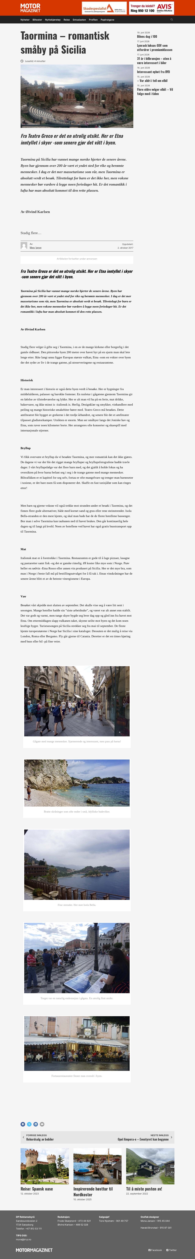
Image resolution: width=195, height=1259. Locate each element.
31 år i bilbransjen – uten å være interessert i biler (154, 60)
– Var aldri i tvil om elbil (152, 80)
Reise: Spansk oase (37, 1189)
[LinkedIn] (35, 1124)
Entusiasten (79, 19)
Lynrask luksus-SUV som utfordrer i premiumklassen (154, 47)
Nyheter (25, 19)
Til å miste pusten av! (144, 1189)
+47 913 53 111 (33, 1228)
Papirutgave (107, 19)
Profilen (93, 19)
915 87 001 (166, 1227)
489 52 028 (82, 1224)
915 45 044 (163, 1220)
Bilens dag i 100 (147, 36)
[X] (29, 1124)
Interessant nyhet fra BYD (153, 71)
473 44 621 (84, 1220)
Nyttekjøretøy (53, 19)
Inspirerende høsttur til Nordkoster (93, 1191)
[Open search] (171, 19)
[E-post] (42, 1124)
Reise (67, 19)
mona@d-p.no (23, 1239)
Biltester (37, 19)
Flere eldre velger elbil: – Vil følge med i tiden (155, 91)
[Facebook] (23, 1124)
